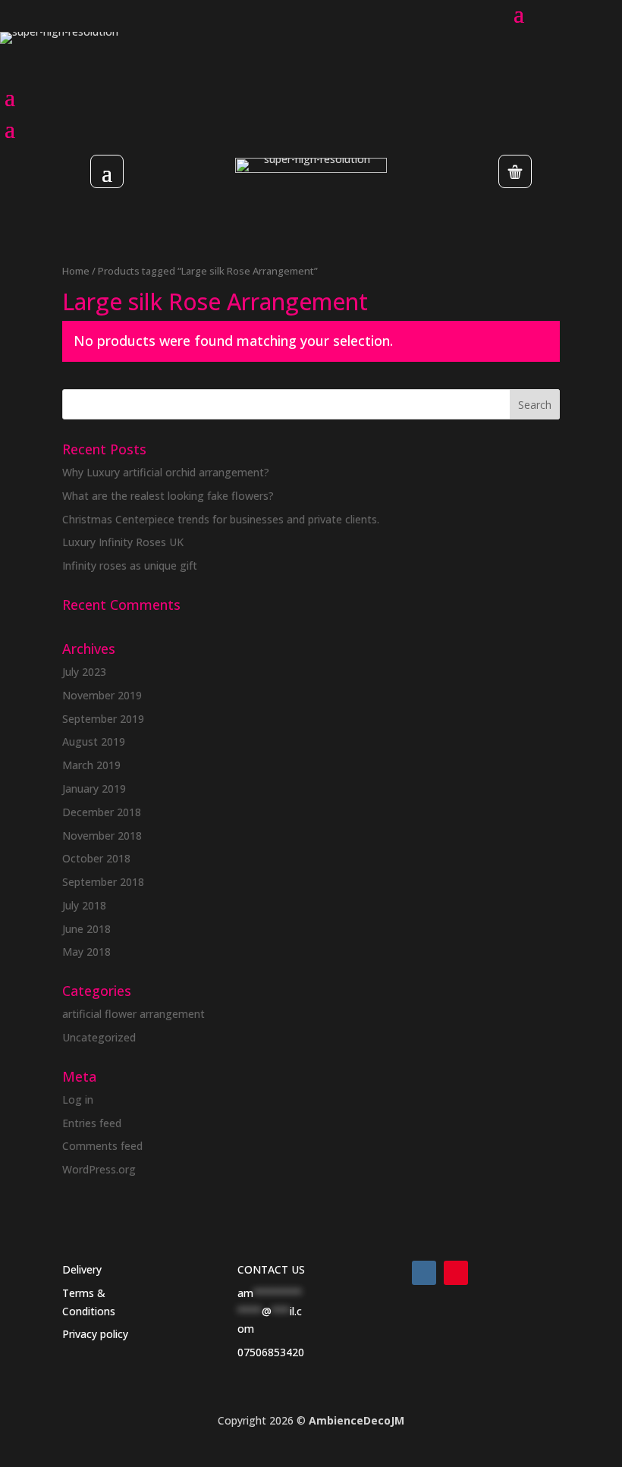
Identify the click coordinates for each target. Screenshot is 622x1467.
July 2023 (84, 671)
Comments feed (102, 1146)
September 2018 (103, 882)
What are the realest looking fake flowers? (168, 495)
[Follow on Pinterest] (456, 1273)
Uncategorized (99, 1037)
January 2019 (94, 788)
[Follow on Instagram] (424, 1273)
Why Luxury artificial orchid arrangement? (165, 472)
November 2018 (102, 835)
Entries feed (91, 1123)
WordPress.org (99, 1169)
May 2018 (86, 951)
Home (76, 271)
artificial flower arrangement (133, 1014)
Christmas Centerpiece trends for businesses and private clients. (220, 519)
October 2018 (96, 858)
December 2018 (101, 812)
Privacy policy (95, 1334)
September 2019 (103, 719)
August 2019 (93, 741)
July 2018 (84, 905)
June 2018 (86, 929)
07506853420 (270, 1352)
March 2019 (91, 765)
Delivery (82, 1269)
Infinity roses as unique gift (129, 565)
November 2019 (102, 695)
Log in (77, 1099)
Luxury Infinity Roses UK (123, 542)
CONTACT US (271, 1269)
